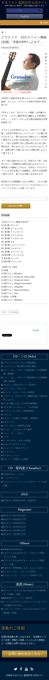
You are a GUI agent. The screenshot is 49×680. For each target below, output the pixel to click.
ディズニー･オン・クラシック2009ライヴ (22, 575)
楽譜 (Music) (24, 584)
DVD (24, 494)
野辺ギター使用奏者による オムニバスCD (22, 568)
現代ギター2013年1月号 (13, 530)
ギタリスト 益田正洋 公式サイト (24, 3)
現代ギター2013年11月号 (14, 527)
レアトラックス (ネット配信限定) (18, 411)
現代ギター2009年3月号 (13, 523)
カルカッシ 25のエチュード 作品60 (18, 385)
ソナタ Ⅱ (6, 415)
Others (24, 543)
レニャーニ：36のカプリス (15, 448)
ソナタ (5, 437)
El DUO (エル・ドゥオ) (13, 474)
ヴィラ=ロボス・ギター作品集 (16, 440)
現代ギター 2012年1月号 (14, 534)
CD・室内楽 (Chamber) (24, 468)
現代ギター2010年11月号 (14, 519)
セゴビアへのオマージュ (13, 444)
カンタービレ (8, 452)
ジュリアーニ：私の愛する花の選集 (19, 366)
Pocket (36, 330)
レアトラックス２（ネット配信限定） (20, 363)
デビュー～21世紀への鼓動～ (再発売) (20, 418)
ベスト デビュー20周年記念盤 (16, 426)
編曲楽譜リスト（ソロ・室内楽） (18, 598)
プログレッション (10, 455)
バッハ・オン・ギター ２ (14, 388)
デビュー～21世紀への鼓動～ (16, 459)
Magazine (24, 510)
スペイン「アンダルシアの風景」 (18, 429)
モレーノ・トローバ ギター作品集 (18, 392)
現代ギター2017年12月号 (14, 516)
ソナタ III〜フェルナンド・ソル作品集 (20, 407)
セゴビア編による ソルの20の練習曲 (19, 403)
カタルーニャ (8, 422)
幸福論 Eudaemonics (12, 549)
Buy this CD (14, 206)
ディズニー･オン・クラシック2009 (18, 571)
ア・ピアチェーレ (10, 478)
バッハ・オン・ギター (12, 433)
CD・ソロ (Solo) (10, 312)
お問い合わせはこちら (24, 654)
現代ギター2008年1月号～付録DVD (19, 500)
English (24, 16)
